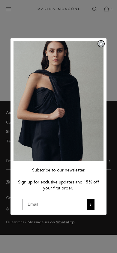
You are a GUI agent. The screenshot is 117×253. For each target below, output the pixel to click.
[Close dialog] (101, 44)
